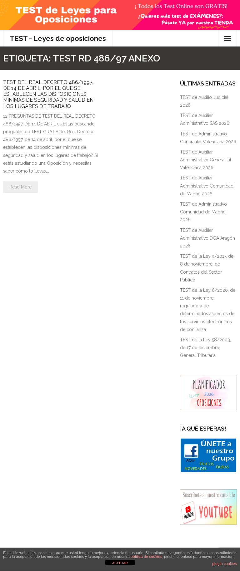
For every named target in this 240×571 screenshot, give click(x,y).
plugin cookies (224, 564)
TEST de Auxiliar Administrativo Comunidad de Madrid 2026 (206, 185)
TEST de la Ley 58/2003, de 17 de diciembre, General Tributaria (205, 347)
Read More (20, 186)
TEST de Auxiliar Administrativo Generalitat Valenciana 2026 (205, 159)
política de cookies (146, 556)
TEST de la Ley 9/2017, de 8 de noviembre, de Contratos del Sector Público (206, 268)
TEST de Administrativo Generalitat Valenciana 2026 (208, 137)
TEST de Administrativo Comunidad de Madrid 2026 (203, 212)
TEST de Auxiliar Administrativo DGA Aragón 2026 (207, 238)
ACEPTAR (120, 563)
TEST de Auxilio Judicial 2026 (204, 101)
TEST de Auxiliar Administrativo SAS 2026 (204, 119)
